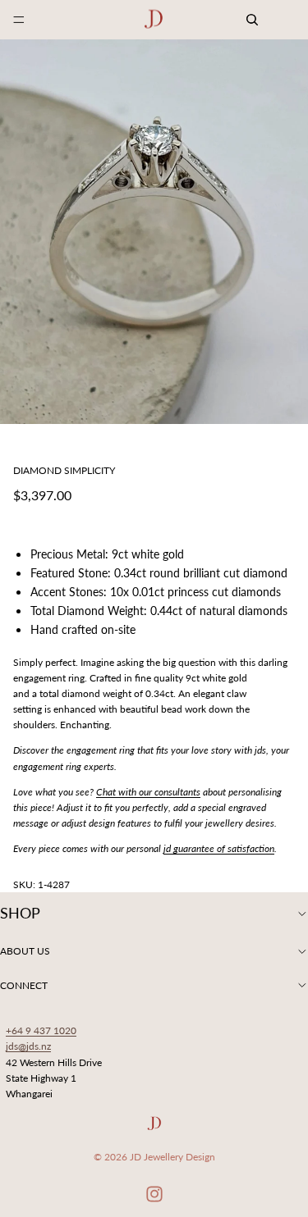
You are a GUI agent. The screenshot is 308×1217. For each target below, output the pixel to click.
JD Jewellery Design (172, 1157)
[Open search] (252, 20)
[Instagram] (154, 1194)
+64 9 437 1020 (41, 1030)
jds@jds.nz (28, 1046)
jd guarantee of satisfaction (218, 848)
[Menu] (19, 20)
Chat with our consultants (148, 792)
